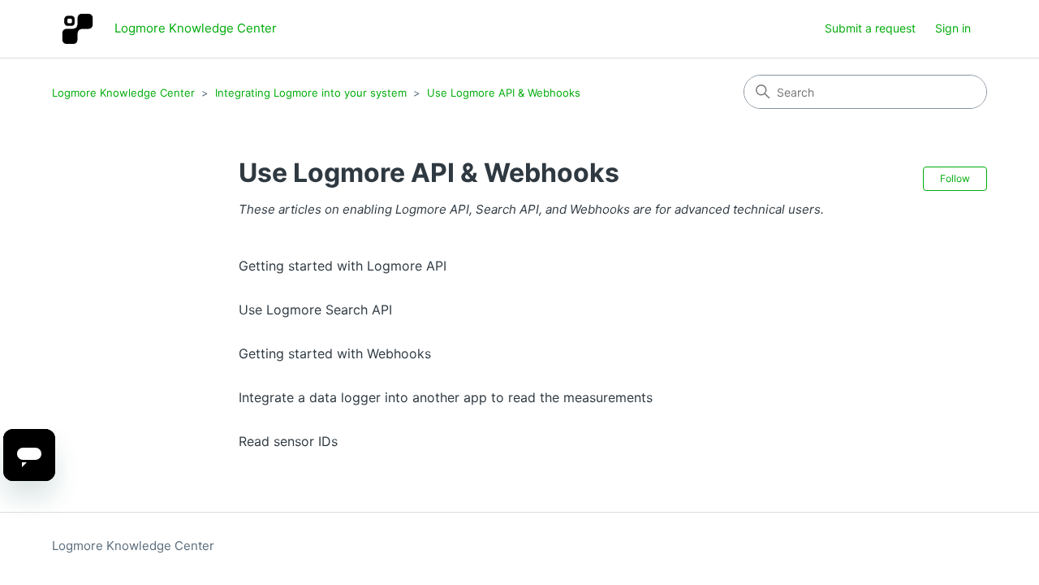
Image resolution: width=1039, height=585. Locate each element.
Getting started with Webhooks (335, 353)
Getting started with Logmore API (342, 266)
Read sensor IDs (288, 441)
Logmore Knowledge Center (123, 92)
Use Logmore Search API (315, 309)
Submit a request (870, 28)
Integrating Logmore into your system (311, 92)
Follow (955, 178)
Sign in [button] (953, 28)
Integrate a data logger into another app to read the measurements (446, 397)
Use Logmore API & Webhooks (503, 92)
